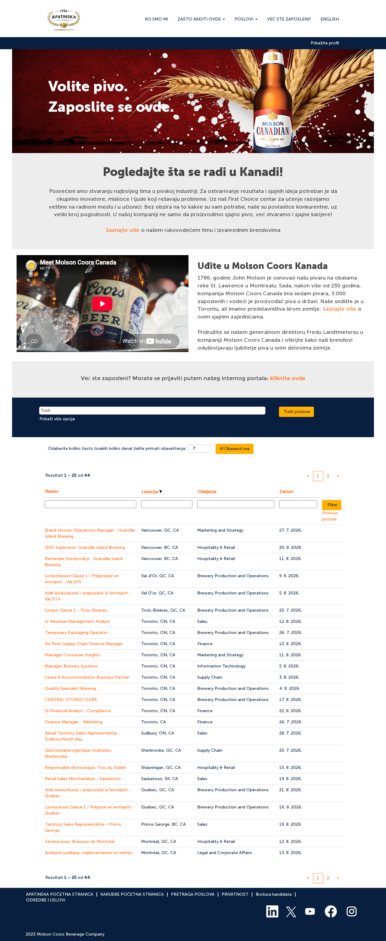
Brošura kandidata (274, 894)
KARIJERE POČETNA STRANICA (132, 894)
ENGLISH (330, 19)
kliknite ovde (287, 378)
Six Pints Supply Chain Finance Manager (84, 643)
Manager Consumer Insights (72, 655)
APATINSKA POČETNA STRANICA (59, 894)
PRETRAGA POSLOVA (192, 894)
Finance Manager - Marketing (74, 722)
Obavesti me (236, 448)
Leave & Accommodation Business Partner (87, 677)
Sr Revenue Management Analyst (77, 621)
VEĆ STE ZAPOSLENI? (289, 19)
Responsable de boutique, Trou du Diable (85, 767)
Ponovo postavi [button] (330, 516)
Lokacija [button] (150, 491)
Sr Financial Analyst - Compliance (78, 710)
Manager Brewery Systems (71, 666)
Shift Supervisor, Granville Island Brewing (85, 547)
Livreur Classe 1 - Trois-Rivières (76, 610)
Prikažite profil (325, 43)
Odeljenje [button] (207, 491)
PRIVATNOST (235, 894)
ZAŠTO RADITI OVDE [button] (200, 19)
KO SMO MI (156, 19)
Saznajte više (122, 230)
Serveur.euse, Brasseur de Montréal (79, 841)
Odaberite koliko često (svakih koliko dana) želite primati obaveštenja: (117, 448)
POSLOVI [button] (245, 19)
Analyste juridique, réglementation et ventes (88, 852)
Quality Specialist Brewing (70, 688)
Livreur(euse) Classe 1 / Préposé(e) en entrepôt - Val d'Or (82, 578)
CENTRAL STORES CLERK (71, 699)
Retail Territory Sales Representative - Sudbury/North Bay (82, 736)
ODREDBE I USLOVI (45, 900)
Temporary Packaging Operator (76, 632)
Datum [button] (286, 491)
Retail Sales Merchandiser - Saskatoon (83, 778)
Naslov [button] (52, 491)
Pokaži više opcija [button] (57, 418)
